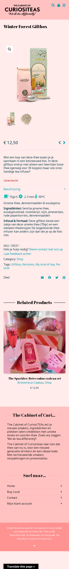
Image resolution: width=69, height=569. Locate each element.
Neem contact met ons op (46, 249)
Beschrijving (12, 189)
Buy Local (13, 492)
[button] (9, 49)
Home (11, 486)
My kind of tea (45, 264)
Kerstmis (28, 264)
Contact (12, 498)
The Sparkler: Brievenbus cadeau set (34, 378)
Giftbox (16, 264)
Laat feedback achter (17, 254)
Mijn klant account (19, 503)
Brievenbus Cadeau (31, 382)
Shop (20, 259)
